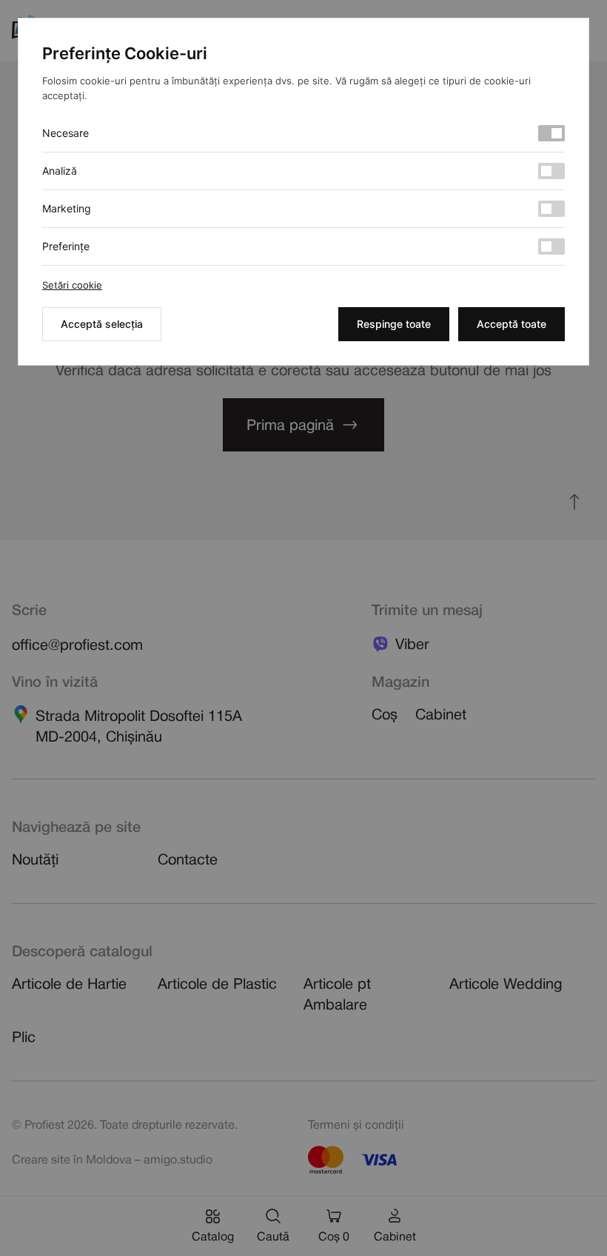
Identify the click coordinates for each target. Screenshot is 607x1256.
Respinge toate (394, 324)
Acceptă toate (511, 324)
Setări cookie (72, 285)
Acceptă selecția (102, 324)
